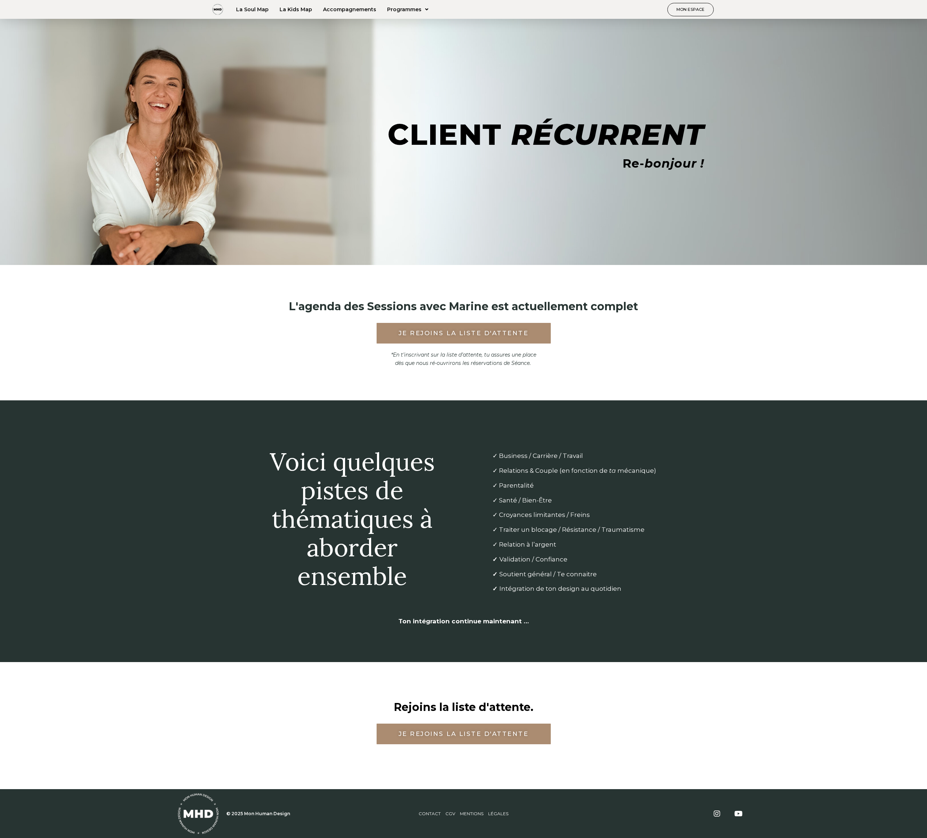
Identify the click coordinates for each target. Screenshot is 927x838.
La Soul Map (252, 9)
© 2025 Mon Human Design (258, 813)
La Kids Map (296, 9)
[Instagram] (717, 814)
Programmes (404, 9)
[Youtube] (739, 814)
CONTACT (430, 813)
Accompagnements (349, 9)
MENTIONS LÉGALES (484, 813)
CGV (450, 813)
